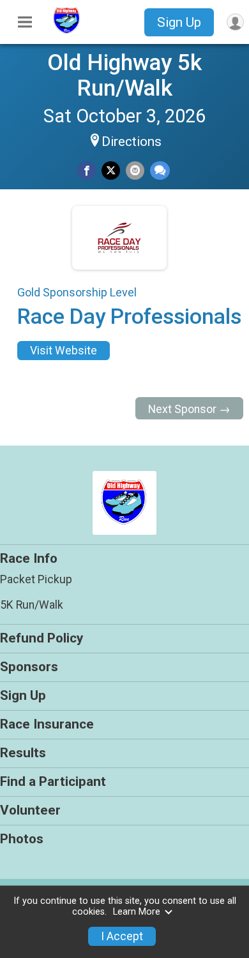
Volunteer (30, 810)
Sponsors (29, 666)
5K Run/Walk (31, 605)
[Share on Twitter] (111, 170)
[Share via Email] (135, 170)
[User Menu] (235, 22)
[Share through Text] (160, 170)
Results (23, 752)
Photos (21, 838)
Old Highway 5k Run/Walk (124, 75)
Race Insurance (47, 724)
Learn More (136, 911)
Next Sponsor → (189, 409)
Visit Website (63, 350)
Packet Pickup (36, 579)
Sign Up (179, 22)
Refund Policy (41, 638)
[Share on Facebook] (86, 170)
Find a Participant (53, 781)
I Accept (122, 936)
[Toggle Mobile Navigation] (25, 22)
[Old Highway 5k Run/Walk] (67, 34)
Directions (132, 141)
